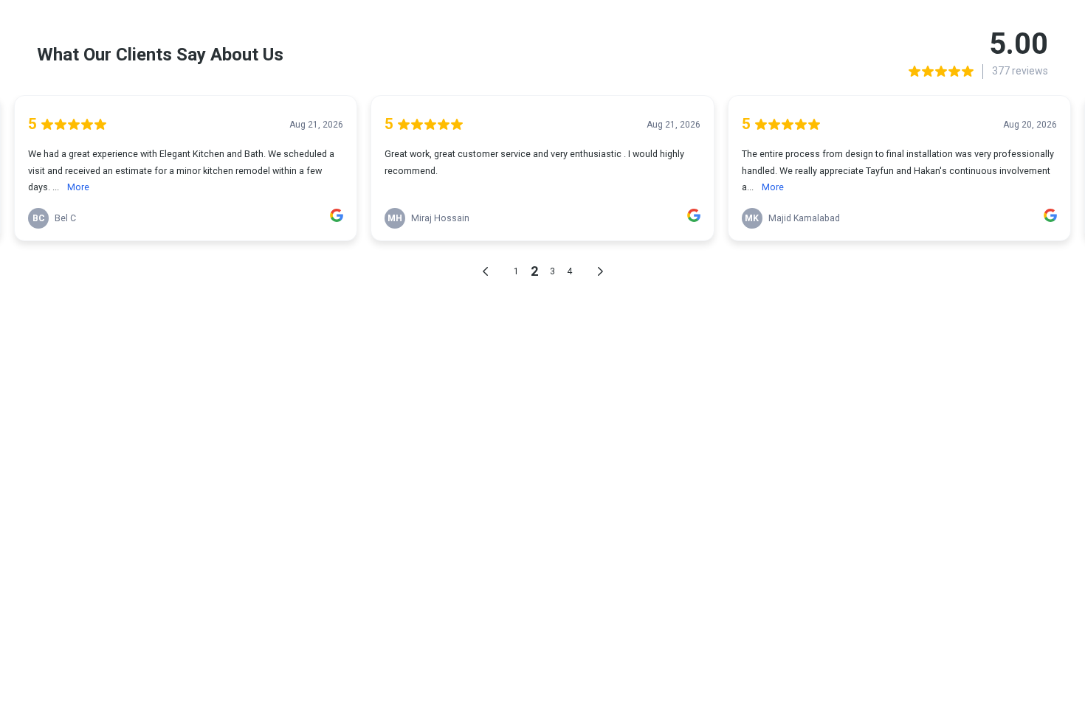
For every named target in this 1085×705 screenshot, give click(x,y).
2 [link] (534, 271)
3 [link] (552, 271)
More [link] (78, 186)
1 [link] (516, 271)
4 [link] (569, 271)
